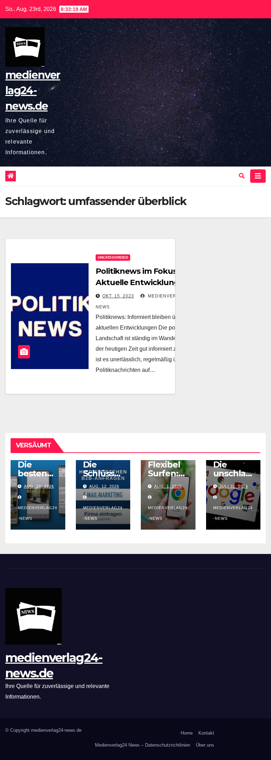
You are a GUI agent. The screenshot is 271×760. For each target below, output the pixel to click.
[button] (242, 176)
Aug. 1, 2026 (168, 486)
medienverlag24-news (37, 513)
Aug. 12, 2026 (104, 486)
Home (187, 733)
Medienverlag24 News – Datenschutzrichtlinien (142, 745)
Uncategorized (113, 257)
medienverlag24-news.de (32, 90)
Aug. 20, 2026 (39, 486)
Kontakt (206, 733)
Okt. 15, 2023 (118, 296)
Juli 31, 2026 (233, 486)
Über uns (205, 745)
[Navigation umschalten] (258, 176)
